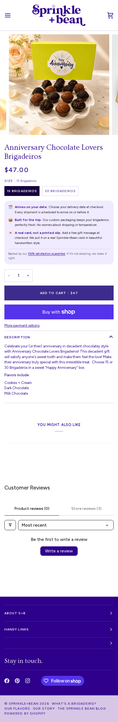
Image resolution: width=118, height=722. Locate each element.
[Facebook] (6, 680)
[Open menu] (12, 15)
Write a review (59, 551)
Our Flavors (17, 708)
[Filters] (10, 525)
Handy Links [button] (16, 629)
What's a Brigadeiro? (74, 704)
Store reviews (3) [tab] (86, 508)
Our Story (44, 708)
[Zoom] (19, 124)
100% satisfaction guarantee (46, 254)
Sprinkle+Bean (23, 704)
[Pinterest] (17, 680)
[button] (59, 643)
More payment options (22, 325)
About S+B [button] (15, 613)
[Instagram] (27, 680)
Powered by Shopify (25, 713)
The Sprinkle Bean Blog (82, 708)
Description (17, 337)
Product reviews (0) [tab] (31, 508)
